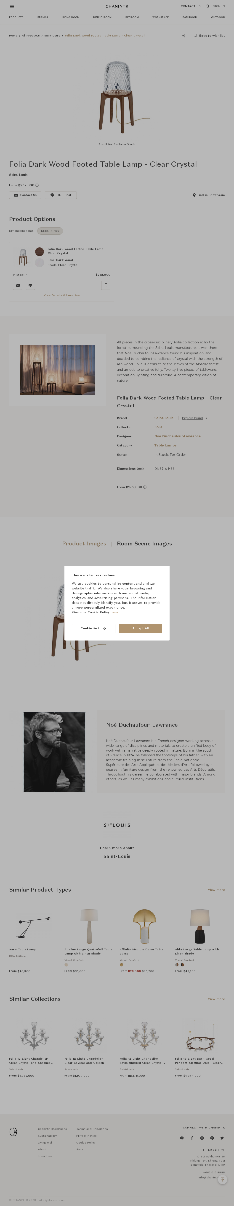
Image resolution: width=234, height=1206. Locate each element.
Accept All (140, 628)
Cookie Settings (94, 628)
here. (115, 612)
